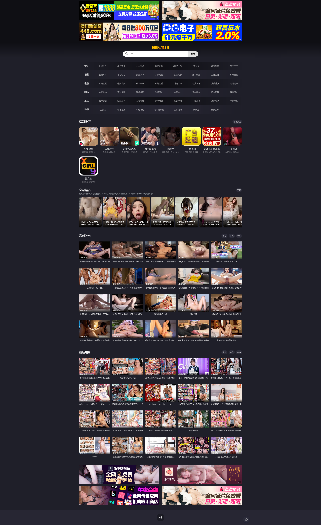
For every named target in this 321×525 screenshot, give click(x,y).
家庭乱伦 (121, 101)
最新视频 (85, 236)
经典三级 (196, 83)
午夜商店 (121, 109)
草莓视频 (140, 109)
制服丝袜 (178, 83)
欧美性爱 (159, 83)
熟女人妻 (178, 74)
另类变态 (234, 83)
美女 (224, 236)
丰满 (224, 352)
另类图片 (234, 92)
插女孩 (103, 109)
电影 (86, 83)
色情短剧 (215, 109)
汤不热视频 (159, 109)
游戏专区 (159, 66)
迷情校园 (178, 101)
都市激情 (103, 101)
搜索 (193, 54)
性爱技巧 (234, 101)
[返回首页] (246, 519)
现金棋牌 (215, 66)
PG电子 (102, 66)
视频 (86, 74)
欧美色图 (140, 92)
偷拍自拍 (121, 83)
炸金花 (196, 66)
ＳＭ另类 (234, 74)
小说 (86, 101)
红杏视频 (178, 109)
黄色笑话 (215, 101)
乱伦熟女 (215, 83)
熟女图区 (215, 92)
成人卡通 (140, 83)
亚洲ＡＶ (103, 74)
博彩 (86, 66)
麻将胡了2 (177, 66)
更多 (239, 236)
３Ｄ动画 (159, 74)
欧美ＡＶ (140, 74)
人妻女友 (140, 101)
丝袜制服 (196, 74)
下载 (239, 190)
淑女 (231, 352)
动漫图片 (159, 92)
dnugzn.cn (160, 47)
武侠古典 (159, 101)
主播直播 (215, 74)
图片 (86, 92)
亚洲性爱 (103, 83)
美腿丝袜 (178, 92)
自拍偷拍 (121, 74)
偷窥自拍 (103, 92)
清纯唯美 (196, 92)
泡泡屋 (196, 109)
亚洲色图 (121, 92)
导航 (86, 109)
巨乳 (231, 236)
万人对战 (140, 66)
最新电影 (85, 352)
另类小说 (196, 101)
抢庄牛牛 (234, 66)
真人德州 (121, 66)
